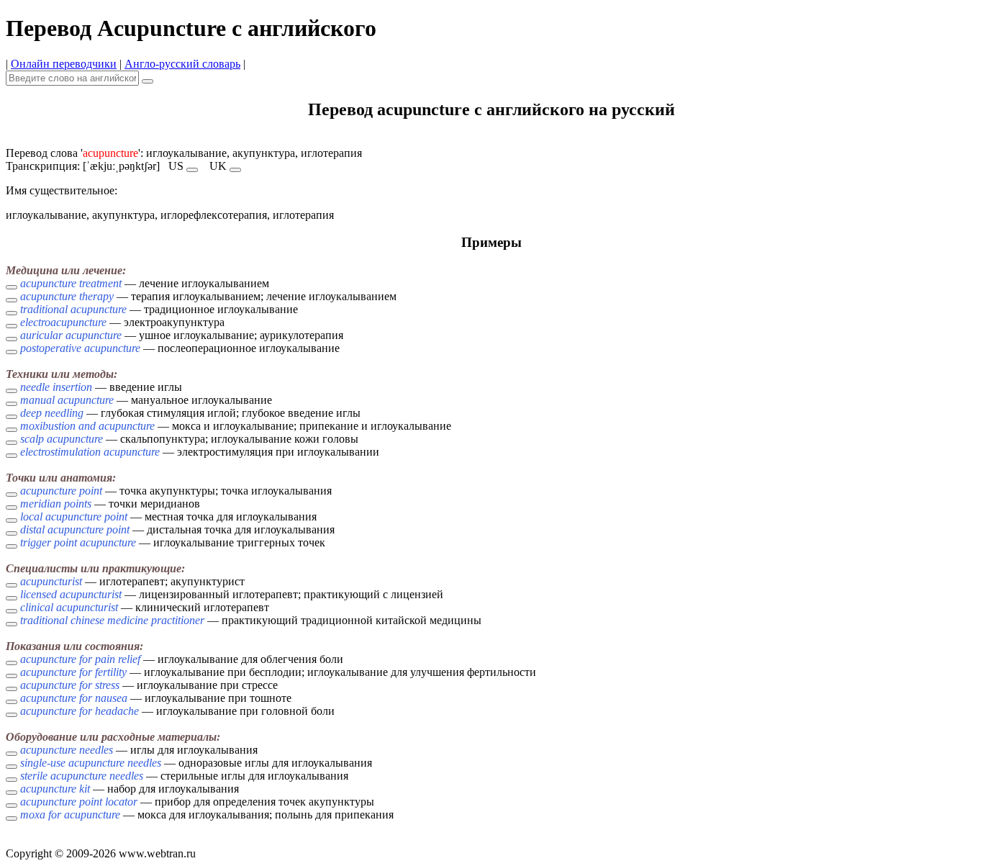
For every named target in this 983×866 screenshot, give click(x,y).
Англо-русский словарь (182, 64)
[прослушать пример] (11, 287)
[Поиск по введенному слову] (147, 81)
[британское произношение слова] (235, 170)
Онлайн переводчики (64, 64)
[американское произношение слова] (192, 170)
